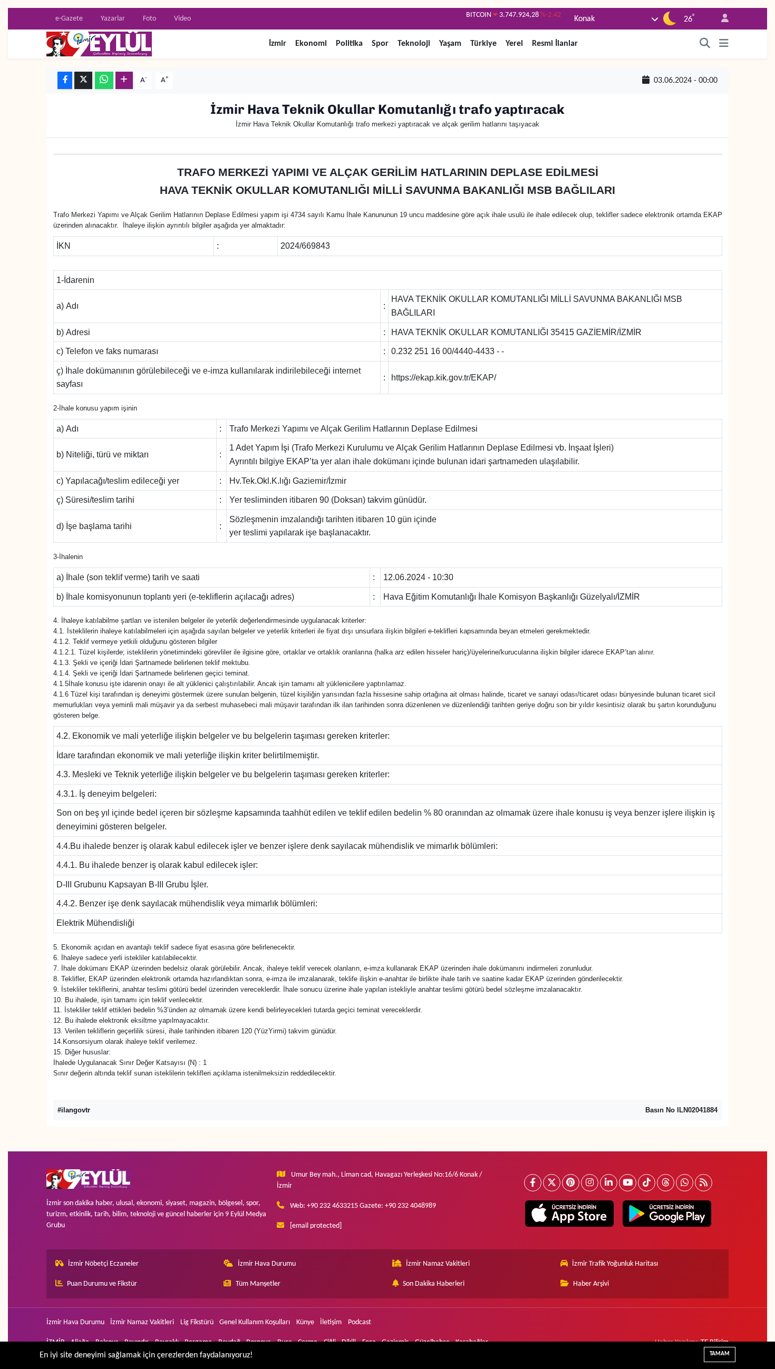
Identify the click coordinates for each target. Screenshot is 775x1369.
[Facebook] (532, 1182)
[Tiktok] (646, 1182)
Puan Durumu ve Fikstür (102, 1284)
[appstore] (569, 1213)
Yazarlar (113, 19)
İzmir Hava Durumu (267, 1264)
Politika (349, 44)
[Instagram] (589, 1182)
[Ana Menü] (724, 43)
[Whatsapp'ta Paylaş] (104, 80)
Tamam (720, 1354)
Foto (149, 19)
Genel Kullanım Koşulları (254, 1322)
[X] (551, 1182)
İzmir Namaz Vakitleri (438, 1264)
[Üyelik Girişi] (720, 19)
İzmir (277, 44)
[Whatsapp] (684, 1182)
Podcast (359, 1322)
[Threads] (665, 1182)
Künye (305, 1322)
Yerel (514, 44)
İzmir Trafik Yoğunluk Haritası (615, 1264)
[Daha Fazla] (124, 80)
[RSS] (703, 1182)
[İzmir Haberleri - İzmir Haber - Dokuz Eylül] (99, 43)
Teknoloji (414, 44)
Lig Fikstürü (197, 1322)
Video (182, 19)
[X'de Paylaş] (83, 80)
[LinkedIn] (608, 1182)
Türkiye (483, 44)
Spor (380, 44)
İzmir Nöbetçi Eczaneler (103, 1264)
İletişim (331, 1322)
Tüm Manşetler (258, 1284)
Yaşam (450, 44)
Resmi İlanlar (555, 44)
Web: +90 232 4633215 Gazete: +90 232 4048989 (363, 1206)
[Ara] (705, 43)
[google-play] (666, 1213)
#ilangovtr (73, 1110)
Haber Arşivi (591, 1284)
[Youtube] (627, 1182)
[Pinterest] (570, 1182)
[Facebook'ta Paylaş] (64, 80)
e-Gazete (69, 19)
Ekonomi (311, 44)
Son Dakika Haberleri (433, 1284)
